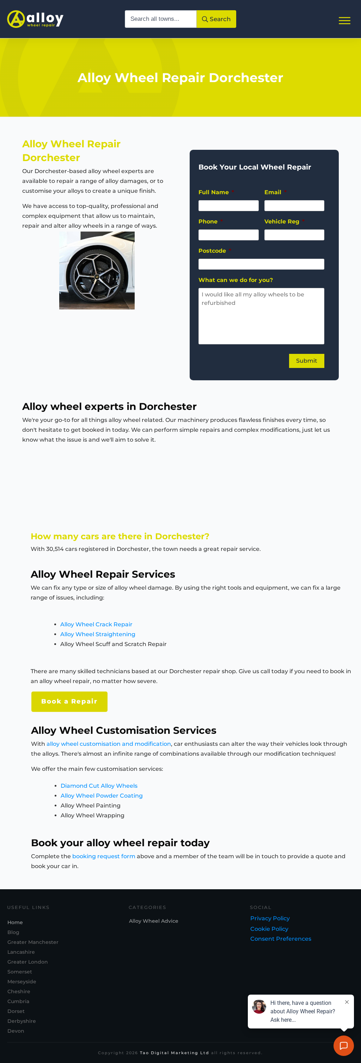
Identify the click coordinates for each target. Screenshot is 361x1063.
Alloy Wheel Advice (153, 921)
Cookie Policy (269, 929)
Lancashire (21, 952)
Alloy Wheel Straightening (97, 634)
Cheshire (18, 991)
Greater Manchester (33, 942)
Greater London (27, 962)
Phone (210, 221)
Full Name (216, 192)
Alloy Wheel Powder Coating (102, 795)
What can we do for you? (235, 280)
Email (275, 192)
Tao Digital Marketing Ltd (174, 1052)
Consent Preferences (280, 938)
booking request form (103, 856)
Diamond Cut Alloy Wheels (99, 785)
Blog (13, 932)
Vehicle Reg (284, 221)
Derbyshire (21, 1021)
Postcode (214, 250)
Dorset (16, 1011)
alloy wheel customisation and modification (109, 744)
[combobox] (161, 19)
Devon (15, 1031)
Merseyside (21, 981)
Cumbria (18, 1001)
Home (15, 922)
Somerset (19, 972)
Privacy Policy (270, 918)
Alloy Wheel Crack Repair (96, 624)
